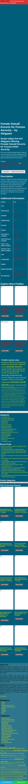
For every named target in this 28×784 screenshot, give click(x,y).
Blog (2, 713)
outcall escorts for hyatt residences (7, 402)
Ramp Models (5, 437)
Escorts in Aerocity (6, 424)
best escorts (11, 757)
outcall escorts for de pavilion (19, 399)
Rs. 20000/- (16, 248)
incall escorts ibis (9, 396)
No (14, 224)
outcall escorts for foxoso (6, 401)
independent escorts (19, 773)
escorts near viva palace (7, 393)
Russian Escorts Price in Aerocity (11, 779)
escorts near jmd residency (17, 390)
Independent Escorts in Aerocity (9, 432)
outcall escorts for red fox (17, 405)
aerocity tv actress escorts (17, 385)
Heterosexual (16, 219)
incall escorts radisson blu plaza (14, 398)
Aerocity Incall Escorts (13, 753)
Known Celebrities (6, 435)
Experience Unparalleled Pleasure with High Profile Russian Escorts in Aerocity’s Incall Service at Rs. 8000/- (14, 472)
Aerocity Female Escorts (7, 420)
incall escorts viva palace (8, 399)
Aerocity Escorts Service (7, 418)
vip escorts (20, 779)
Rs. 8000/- (16, 239)
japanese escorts (13, 774)
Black (14, 210)
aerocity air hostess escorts (10, 362)
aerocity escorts (14, 366)
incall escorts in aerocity (6, 772)
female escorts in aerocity (17, 763)
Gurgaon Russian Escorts (8, 707)
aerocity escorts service (9, 750)
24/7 (14, 268)
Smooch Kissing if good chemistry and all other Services (19, 275)
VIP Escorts (4, 440)
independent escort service (5, 774)
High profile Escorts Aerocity (8, 429)
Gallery (3, 708)
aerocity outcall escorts (15, 165)
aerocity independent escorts (11, 377)
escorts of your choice (12, 762)
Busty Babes (4, 421)
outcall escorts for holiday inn (18, 401)
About (3, 704)
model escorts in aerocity (8, 776)
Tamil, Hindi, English (18, 258)
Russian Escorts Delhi (7, 705)
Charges (3, 710)
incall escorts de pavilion (16, 393)
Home (2, 1)
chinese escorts (8, 759)
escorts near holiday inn (12, 388)
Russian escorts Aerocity (7, 438)
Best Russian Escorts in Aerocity (20, 757)
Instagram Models (6, 433)
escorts (13, 759)
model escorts (19, 774)
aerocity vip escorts (7, 387)
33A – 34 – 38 (17, 253)
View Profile (5, 316)
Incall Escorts (15, 771)
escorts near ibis (9, 390)
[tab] (6, 171)
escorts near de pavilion (19, 387)
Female (15, 214)
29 (14, 205)
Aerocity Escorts (5, 417)
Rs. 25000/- (16, 244)
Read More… (3, 696)
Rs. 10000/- (16, 234)
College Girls (4, 423)
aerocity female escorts (9, 369)
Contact (3, 711)
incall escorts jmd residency (17, 396)
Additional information (17, 171)
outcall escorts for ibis (18, 402)
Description (6, 171)
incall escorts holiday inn (10, 395)
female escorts (20, 762)
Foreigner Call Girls (6, 426)
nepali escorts (15, 776)
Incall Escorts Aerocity (7, 430)
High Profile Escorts (6, 427)
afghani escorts (6, 757)
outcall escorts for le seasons (16, 404)
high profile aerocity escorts (13, 765)
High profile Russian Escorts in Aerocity (17, 769)
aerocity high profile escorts (16, 371)
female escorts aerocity (6, 763)
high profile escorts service (5, 769)
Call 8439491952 (7, 782)
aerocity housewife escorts (10, 373)
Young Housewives (6, 441)
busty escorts (2, 759)
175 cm (15, 229)
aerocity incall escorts (11, 375)
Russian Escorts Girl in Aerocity (11, 778)
